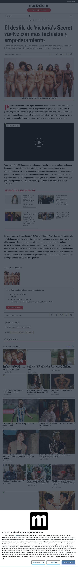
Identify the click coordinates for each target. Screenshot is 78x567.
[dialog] (39, 538)
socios (17, 535)
